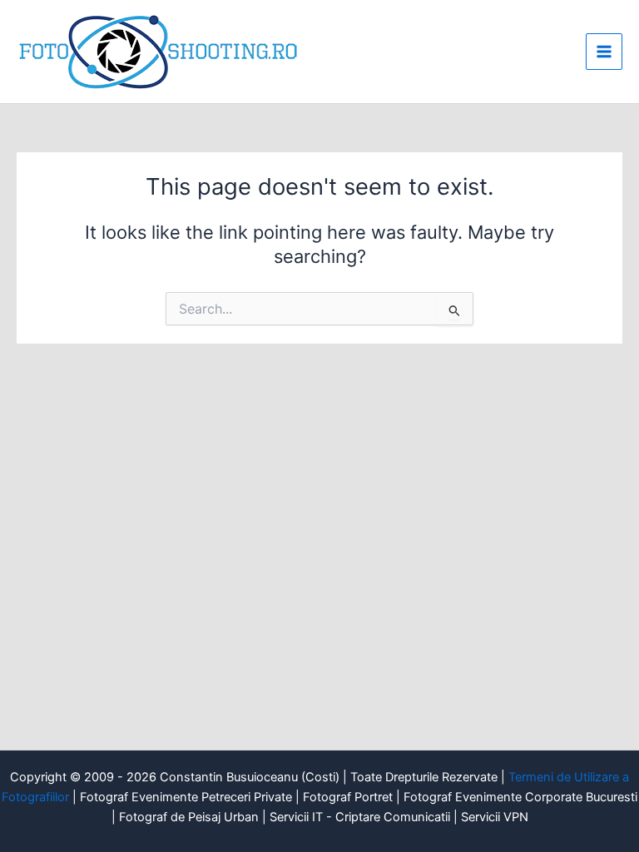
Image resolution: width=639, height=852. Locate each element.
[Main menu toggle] (604, 51)
